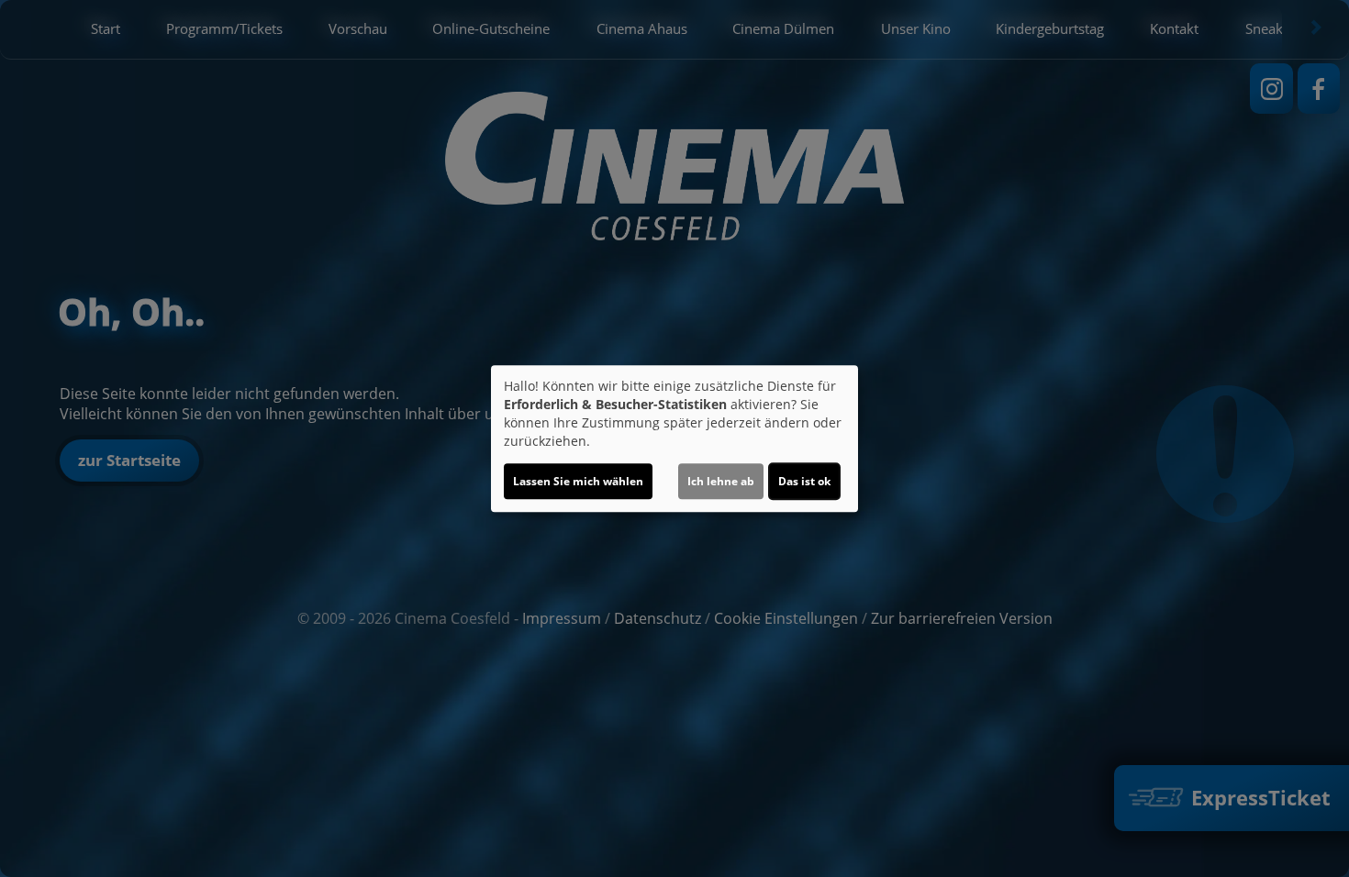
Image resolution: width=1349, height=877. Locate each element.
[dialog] (674, 438)
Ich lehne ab (720, 481)
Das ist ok (804, 481)
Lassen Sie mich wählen (578, 481)
